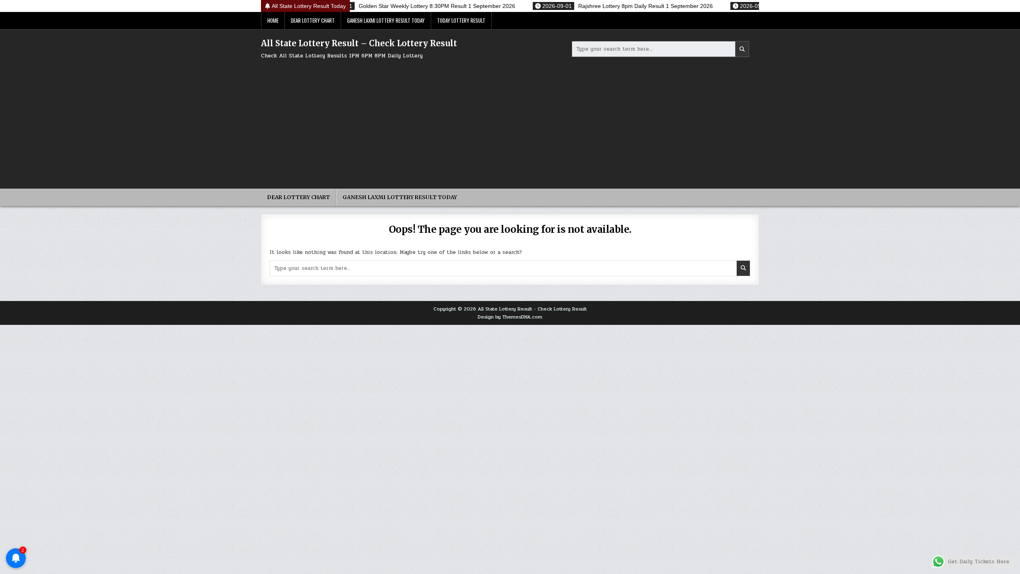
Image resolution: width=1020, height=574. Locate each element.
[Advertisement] (510, 120)
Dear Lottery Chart (313, 20)
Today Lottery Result (461, 20)
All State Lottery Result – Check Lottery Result (359, 43)
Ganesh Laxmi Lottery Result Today (386, 20)
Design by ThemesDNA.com (510, 317)
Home (273, 20)
